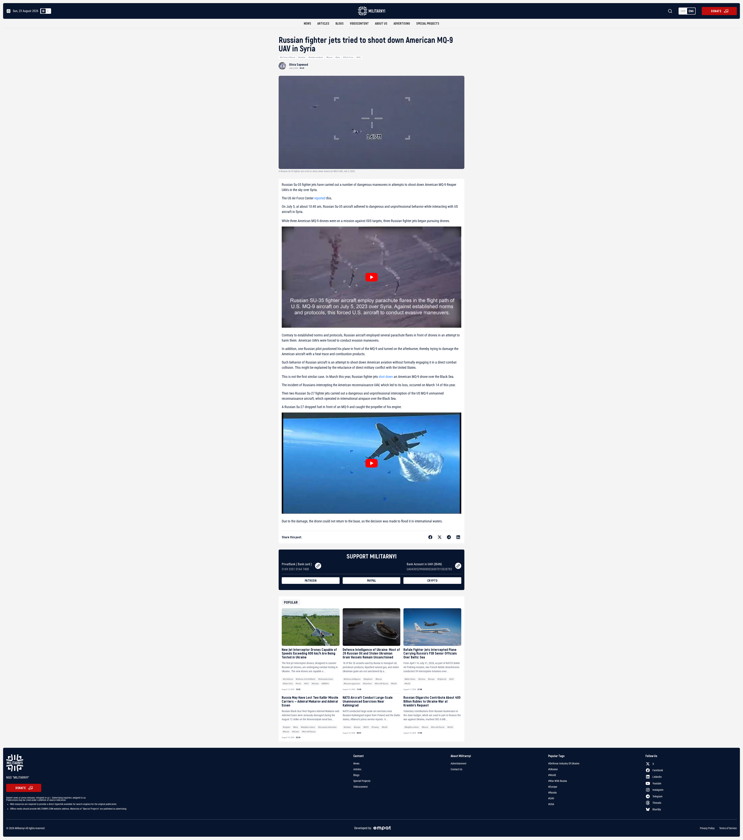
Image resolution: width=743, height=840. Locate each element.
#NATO (366, 727)
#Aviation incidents (315, 57)
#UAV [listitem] (551, 798)
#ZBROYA (325, 683)
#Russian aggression (352, 683)
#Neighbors (368, 679)
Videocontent (359, 23)
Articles (323, 23)
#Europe (431, 679)
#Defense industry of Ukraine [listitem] (564, 763)
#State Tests (288, 683)
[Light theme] (43, 11)
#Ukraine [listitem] (553, 769)
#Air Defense (288, 679)
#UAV (306, 683)
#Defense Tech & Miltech (305, 679)
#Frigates (286, 727)
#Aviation (301, 57)
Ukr (683, 11)
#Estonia (421, 679)
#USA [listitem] (551, 804)
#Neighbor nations (308, 727)
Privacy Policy (707, 828)
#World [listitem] (552, 775)
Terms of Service (728, 828)
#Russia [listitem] (552, 792)
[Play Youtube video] (371, 277)
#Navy (295, 727)
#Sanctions (367, 683)
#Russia (329, 57)
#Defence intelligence (352, 679)
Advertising (402, 23)
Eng (691, 11)
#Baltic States (410, 679)
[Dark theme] (48, 11)
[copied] (318, 566)
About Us (381, 23)
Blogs (340, 23)
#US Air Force (348, 57)
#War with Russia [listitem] (557, 780)
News (307, 23)
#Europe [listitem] (552, 786)
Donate (716, 11)
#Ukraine (315, 683)
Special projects (427, 23)
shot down (385, 377)
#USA (358, 57)
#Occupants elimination (327, 727)
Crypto (432, 580)
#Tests (298, 683)
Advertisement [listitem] (458, 763)
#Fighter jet (441, 679)
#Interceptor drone (325, 679)
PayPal (371, 580)
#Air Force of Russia (287, 57)
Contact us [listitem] (456, 769)
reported (319, 198)
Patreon (311, 580)
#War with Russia (381, 683)
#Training (375, 727)
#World (393, 683)
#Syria (337, 57)
